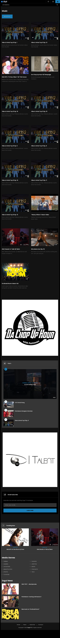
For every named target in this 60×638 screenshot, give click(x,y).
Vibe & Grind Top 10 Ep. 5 (10, 146)
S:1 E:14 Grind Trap (30, 384)
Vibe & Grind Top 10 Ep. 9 (22, 420)
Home (18, 624)
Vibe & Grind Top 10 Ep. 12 (39, 42)
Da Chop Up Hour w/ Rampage (41, 74)
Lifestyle (15, 547)
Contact (40, 624)
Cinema (5, 561)
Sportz (5, 572)
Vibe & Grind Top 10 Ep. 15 (39, 111)
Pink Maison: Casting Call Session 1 (31, 597)
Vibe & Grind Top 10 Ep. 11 (39, 180)
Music (29, 383)
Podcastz (35, 569)
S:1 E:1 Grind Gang (20, 402)
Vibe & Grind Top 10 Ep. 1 (9, 42)
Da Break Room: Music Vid (10, 283)
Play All (7, 16)
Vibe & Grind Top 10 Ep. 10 (10, 180)
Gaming (24, 383)
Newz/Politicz (7, 569)
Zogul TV (29, 627)
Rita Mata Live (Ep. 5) (38, 249)
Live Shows (6, 566)
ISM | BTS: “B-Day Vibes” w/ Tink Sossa (14, 77)
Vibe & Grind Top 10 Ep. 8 (39, 146)
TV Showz (35, 383)
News (24, 624)
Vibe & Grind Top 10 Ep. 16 (10, 111)
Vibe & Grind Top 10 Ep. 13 (10, 215)
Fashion (34, 561)
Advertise (32, 624)
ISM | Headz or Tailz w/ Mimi (11, 249)
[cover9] (44, 537)
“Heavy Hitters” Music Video (40, 215)
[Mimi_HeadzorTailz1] (15, 537)
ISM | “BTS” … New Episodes (29, 584)
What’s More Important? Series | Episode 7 (45, 549)
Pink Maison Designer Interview (23, 411)
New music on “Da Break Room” (30, 609)
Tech (33, 572)
